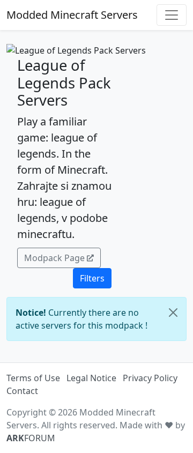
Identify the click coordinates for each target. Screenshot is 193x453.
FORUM (30, 438)
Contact (22, 391)
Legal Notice (91, 378)
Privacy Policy (150, 378)
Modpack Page (54, 258)
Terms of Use (33, 378)
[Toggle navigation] (172, 15)
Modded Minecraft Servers (72, 15)
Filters (92, 278)
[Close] (173, 313)
